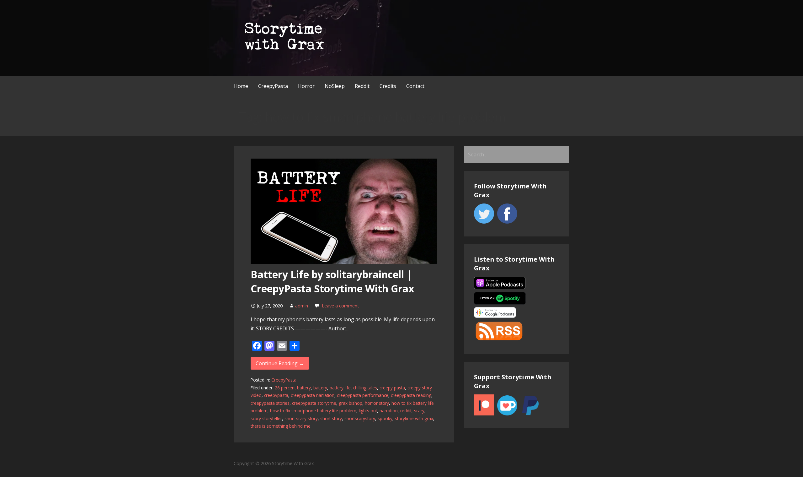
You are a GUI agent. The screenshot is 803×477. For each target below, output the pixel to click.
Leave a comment (340, 306)
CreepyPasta (273, 86)
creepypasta (276, 395)
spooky (385, 418)
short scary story (301, 418)
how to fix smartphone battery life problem (313, 411)
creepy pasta (392, 388)
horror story (377, 403)
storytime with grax (414, 418)
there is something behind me (281, 426)
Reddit (362, 86)
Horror (306, 86)
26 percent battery (293, 388)
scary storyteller (266, 418)
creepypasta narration (312, 395)
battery (320, 388)
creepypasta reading (411, 395)
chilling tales (365, 388)
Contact (415, 86)
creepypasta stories (270, 403)
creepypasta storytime (314, 403)
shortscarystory (359, 418)
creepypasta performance (362, 395)
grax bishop (350, 403)
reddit (406, 411)
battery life (340, 388)
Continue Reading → (280, 363)
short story (331, 418)
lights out (368, 411)
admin (301, 306)
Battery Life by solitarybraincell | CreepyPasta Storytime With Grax (332, 281)
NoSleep (335, 86)
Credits (388, 86)
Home (241, 86)
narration (389, 411)
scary (419, 411)
